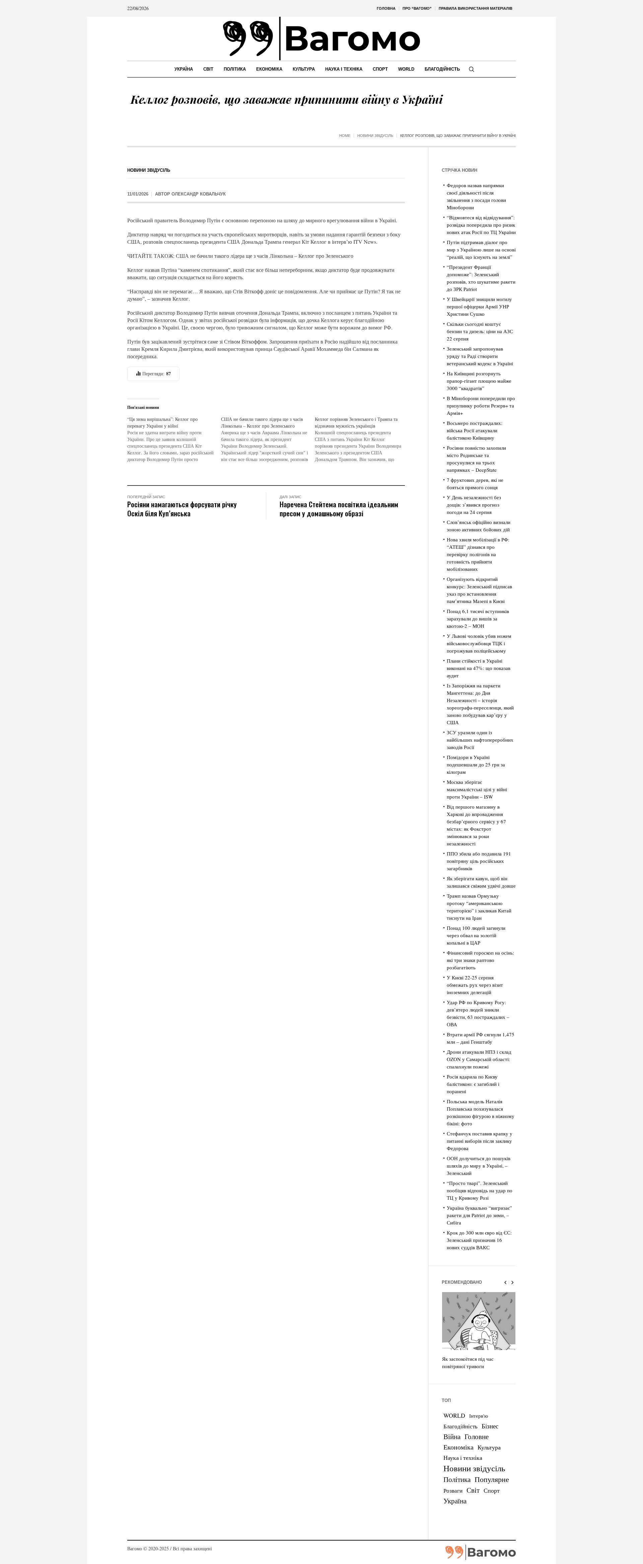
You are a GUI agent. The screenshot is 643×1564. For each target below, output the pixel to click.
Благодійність (460, 1426)
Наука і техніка (462, 1458)
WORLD (454, 1415)
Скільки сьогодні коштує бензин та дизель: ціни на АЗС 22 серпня (480, 331)
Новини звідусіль (375, 136)
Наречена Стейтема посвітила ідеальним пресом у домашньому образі (339, 508)
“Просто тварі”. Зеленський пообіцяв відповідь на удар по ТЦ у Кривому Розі (479, 1190)
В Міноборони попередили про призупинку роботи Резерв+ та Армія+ (481, 405)
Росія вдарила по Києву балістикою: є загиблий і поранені (473, 1084)
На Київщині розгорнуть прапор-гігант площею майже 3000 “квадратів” (479, 380)
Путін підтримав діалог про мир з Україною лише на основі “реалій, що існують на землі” (481, 249)
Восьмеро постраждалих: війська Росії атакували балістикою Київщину (474, 430)
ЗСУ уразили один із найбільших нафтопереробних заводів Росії (480, 739)
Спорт (492, 1490)
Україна (455, 1500)
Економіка (458, 1446)
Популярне (492, 1479)
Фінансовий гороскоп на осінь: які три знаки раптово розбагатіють (480, 960)
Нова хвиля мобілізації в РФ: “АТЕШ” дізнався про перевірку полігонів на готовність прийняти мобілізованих (478, 554)
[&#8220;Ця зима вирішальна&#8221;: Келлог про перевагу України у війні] (174, 439)
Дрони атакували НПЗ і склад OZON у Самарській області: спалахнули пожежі (479, 1059)
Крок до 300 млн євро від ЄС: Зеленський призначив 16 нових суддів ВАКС (479, 1240)
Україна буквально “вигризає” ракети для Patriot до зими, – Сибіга (479, 1215)
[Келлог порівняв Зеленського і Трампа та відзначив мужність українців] (362, 439)
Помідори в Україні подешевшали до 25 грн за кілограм (476, 764)
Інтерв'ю (478, 1416)
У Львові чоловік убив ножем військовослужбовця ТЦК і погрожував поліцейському (479, 643)
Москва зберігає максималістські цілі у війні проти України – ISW (477, 789)
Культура (489, 1447)
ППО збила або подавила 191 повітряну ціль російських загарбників (479, 861)
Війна (451, 1436)
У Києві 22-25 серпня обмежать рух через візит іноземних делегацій (475, 984)
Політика (457, 1479)
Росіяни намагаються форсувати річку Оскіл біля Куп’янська (182, 508)
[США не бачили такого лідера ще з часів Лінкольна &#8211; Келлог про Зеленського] (268, 439)
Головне (477, 1436)
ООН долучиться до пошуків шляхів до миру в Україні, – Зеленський (478, 1165)
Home (344, 136)
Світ (473, 1490)
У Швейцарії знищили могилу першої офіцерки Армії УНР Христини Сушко (479, 306)
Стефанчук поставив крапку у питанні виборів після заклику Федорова (479, 1140)
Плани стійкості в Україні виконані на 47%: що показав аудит (478, 668)
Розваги (452, 1490)
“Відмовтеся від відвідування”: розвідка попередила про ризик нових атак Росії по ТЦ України (481, 224)
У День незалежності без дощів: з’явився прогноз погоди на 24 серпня (474, 504)
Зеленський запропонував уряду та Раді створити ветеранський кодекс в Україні (480, 356)
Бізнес (490, 1426)
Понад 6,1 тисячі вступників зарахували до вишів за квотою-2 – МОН (478, 618)
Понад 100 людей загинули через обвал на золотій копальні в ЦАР (476, 935)
